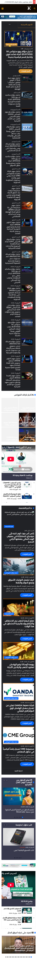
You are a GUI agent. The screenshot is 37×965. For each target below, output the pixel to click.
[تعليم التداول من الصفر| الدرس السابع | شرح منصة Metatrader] (18, 796)
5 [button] (16, 817)
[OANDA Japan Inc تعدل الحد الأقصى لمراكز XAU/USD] (9, 405)
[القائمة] (2, 9)
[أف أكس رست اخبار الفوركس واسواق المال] (29, 8)
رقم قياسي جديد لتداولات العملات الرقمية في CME (27, 410)
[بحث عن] (35, 9)
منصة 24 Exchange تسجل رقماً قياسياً (27, 425)
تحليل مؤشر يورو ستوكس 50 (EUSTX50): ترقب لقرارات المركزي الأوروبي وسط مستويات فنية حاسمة (13, 328)
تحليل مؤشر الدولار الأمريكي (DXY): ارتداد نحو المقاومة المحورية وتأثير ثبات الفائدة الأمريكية (12, 243)
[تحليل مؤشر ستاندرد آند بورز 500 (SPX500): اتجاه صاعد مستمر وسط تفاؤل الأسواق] (27, 156)
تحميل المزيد (18, 771)
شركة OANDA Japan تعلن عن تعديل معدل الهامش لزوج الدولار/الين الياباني (20, 708)
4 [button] (17, 817)
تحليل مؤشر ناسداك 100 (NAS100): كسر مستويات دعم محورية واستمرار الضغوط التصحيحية (12, 258)
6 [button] (14, 817)
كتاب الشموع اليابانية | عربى (23, 850)
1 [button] (22, 817)
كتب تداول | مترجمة (24, 825)
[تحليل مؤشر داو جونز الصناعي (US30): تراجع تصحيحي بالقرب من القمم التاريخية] (27, 112)
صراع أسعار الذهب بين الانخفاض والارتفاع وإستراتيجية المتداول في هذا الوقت (18, 624)
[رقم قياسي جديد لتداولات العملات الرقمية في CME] (26, 405)
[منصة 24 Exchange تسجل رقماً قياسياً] (26, 420)
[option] (18, 420)
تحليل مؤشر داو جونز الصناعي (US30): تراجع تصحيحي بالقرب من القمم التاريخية (12, 116)
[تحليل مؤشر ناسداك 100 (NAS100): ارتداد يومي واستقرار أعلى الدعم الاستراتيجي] (27, 144)
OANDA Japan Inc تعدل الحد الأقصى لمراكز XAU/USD (10, 410)
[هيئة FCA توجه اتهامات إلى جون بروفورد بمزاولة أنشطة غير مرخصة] (26, 434)
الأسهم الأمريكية (26, 24)
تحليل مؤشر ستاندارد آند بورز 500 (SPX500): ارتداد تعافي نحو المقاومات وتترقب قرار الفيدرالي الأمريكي (12, 275)
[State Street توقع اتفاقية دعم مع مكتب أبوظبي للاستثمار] (9, 434)
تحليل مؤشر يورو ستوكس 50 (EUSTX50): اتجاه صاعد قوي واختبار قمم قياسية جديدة (19, 54)
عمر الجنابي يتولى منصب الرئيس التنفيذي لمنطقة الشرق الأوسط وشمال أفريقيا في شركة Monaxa (19, 948)
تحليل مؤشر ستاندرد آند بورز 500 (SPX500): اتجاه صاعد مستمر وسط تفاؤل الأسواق (12, 160)
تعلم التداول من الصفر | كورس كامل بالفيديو (24, 782)
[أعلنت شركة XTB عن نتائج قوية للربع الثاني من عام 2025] (9, 420)
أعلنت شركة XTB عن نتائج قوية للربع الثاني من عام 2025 (9, 425)
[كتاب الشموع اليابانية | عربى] (18, 837)
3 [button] (19, 817)
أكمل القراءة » (25, 71)
